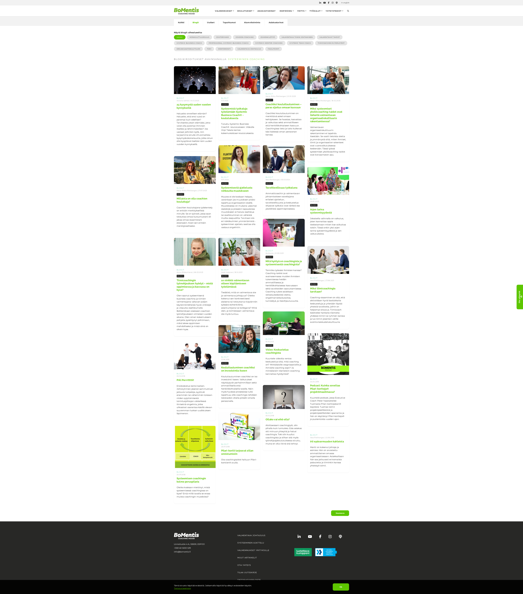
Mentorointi (224, 49)
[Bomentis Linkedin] (320, 2)
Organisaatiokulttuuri (188, 49)
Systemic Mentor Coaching (269, 43)
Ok (341, 587)
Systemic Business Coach (189, 43)
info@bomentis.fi (182, 552)
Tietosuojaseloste (182, 588)
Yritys (300, 11)
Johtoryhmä (222, 37)
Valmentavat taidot (330, 37)
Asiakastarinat (266, 11)
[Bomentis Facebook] (328, 2)
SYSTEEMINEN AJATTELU (250, 543)
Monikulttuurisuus (199, 37)
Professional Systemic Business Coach (229, 43)
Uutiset (210, 22)
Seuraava (340, 513)
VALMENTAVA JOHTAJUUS (251, 535)
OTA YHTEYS (244, 565)
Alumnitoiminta (252, 22)
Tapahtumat (229, 22)
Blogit (196, 22)
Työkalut (315, 11)
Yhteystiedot (333, 11)
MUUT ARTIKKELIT (247, 557)
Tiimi (209, 49)
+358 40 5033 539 (182, 548)
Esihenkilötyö (268, 37)
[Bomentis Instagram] (333, 2)
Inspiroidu (286, 11)
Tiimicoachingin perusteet (331, 43)
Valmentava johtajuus (249, 49)
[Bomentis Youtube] (324, 2)
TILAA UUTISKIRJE (247, 572)
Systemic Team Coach (300, 43)
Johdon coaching (245, 37)
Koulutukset (244, 11)
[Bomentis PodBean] (337, 2)
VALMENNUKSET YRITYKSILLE (253, 550)
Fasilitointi (273, 49)
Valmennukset (223, 11)
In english (345, 3)
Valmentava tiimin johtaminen (297, 37)
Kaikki (181, 22)
